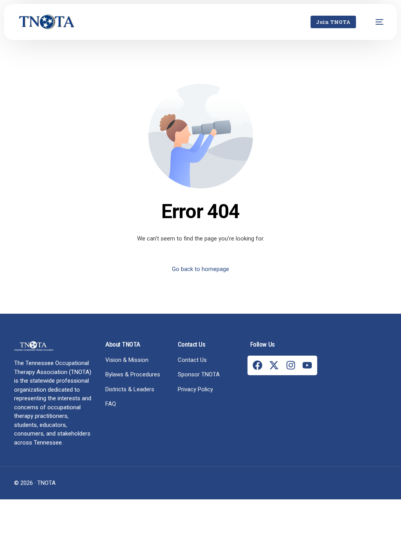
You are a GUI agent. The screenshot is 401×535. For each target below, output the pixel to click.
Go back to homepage (200, 269)
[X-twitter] (274, 365)
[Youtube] (307, 365)
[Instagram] (290, 365)
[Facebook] (257, 365)
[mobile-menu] (375, 22)
